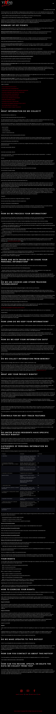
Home (17, 694)
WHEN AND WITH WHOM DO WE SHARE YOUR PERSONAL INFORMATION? (15, 90)
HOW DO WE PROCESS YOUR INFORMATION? (10, 88)
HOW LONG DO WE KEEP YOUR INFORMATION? (10, 94)
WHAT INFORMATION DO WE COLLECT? (9, 86)
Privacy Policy (33, 694)
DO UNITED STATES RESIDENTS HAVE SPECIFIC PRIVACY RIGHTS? (12, 307)
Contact (22, 694)
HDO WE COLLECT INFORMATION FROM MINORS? (11, 97)
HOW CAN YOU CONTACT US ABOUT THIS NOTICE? (11, 107)
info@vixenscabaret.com (41, 370)
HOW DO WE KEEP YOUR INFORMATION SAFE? (10, 96)
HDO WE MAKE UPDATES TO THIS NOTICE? (10, 105)
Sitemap (26, 694)
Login (39, 694)
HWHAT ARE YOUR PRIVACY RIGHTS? (8, 99)
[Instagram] (21, 691)
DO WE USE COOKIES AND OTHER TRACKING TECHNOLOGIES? (13, 92)
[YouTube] (28, 691)
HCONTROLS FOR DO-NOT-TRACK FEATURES (10, 101)
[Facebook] (34, 691)
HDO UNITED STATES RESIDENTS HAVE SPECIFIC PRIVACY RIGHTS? (14, 103)
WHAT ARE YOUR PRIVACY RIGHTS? (14, 241)
